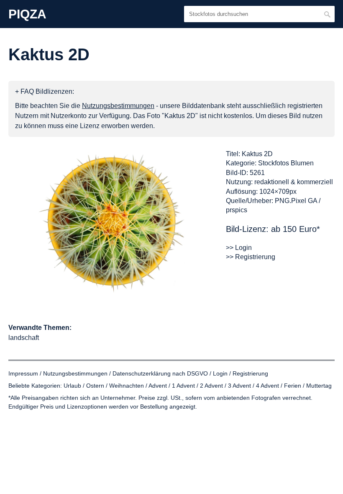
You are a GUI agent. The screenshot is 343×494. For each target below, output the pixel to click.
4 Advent (267, 385)
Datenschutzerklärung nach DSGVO (160, 373)
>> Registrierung (250, 256)
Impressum (23, 373)
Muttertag (319, 385)
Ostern (95, 385)
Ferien (292, 385)
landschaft (23, 337)
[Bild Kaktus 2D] (113, 221)
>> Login (239, 247)
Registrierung (250, 373)
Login (220, 373)
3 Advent (239, 385)
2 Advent (211, 385)
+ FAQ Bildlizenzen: (44, 91)
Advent (157, 385)
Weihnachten (126, 385)
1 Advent (183, 385)
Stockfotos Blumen (286, 163)
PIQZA (27, 14)
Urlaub (72, 385)
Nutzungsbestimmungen (75, 373)
